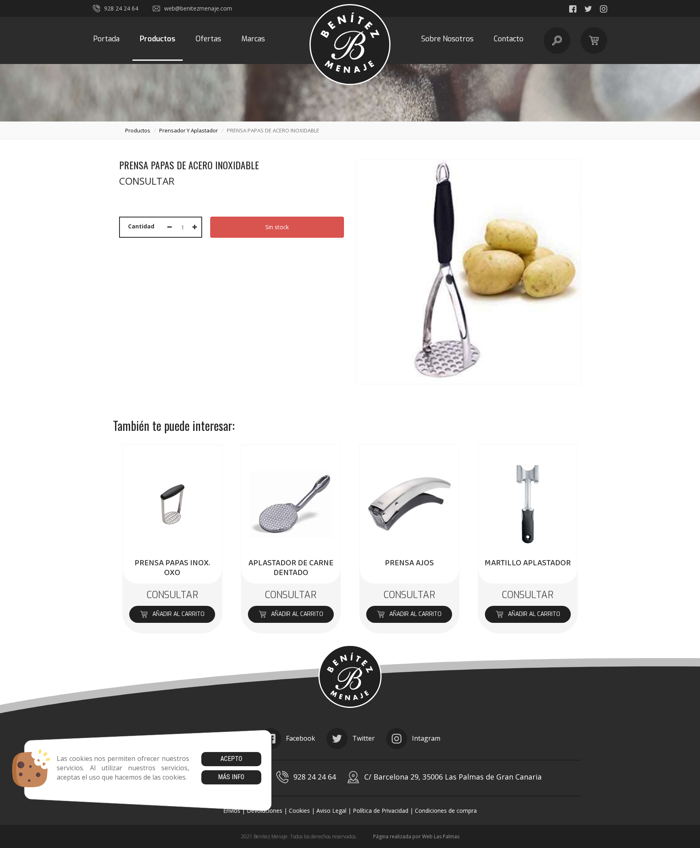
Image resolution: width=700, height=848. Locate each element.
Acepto (231, 759)
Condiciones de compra (446, 810)
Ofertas (208, 39)
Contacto (508, 39)
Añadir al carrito (178, 614)
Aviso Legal (331, 810)
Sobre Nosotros (447, 39)
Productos (157, 39)
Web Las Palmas (440, 836)
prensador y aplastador (188, 130)
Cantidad (141, 226)
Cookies (299, 810)
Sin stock (277, 227)
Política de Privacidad (380, 810)
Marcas (253, 39)
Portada (106, 39)
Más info (231, 777)
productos (137, 130)
